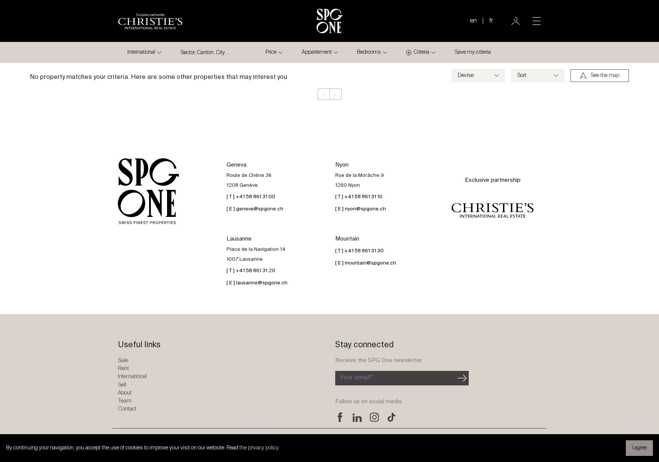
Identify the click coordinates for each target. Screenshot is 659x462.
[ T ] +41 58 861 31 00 (251, 196)
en (473, 21)
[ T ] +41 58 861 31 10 (359, 196)
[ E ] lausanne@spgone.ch (257, 283)
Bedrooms (369, 52)
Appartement (317, 52)
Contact (127, 409)
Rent (123, 368)
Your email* (356, 378)
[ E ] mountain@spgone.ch (365, 263)
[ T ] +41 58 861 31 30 (359, 251)
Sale (123, 360)
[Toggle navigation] (536, 21)
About (125, 393)
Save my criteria (473, 52)
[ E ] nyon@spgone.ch (360, 209)
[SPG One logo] (329, 21)
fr (491, 21)
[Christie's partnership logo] (492, 210)
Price (270, 52)
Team (125, 401)
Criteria (421, 52)
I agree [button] (639, 448)
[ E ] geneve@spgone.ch (255, 209)
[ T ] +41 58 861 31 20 (251, 270)
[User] (515, 21)
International (141, 52)
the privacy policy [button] (259, 448)
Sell (122, 385)
